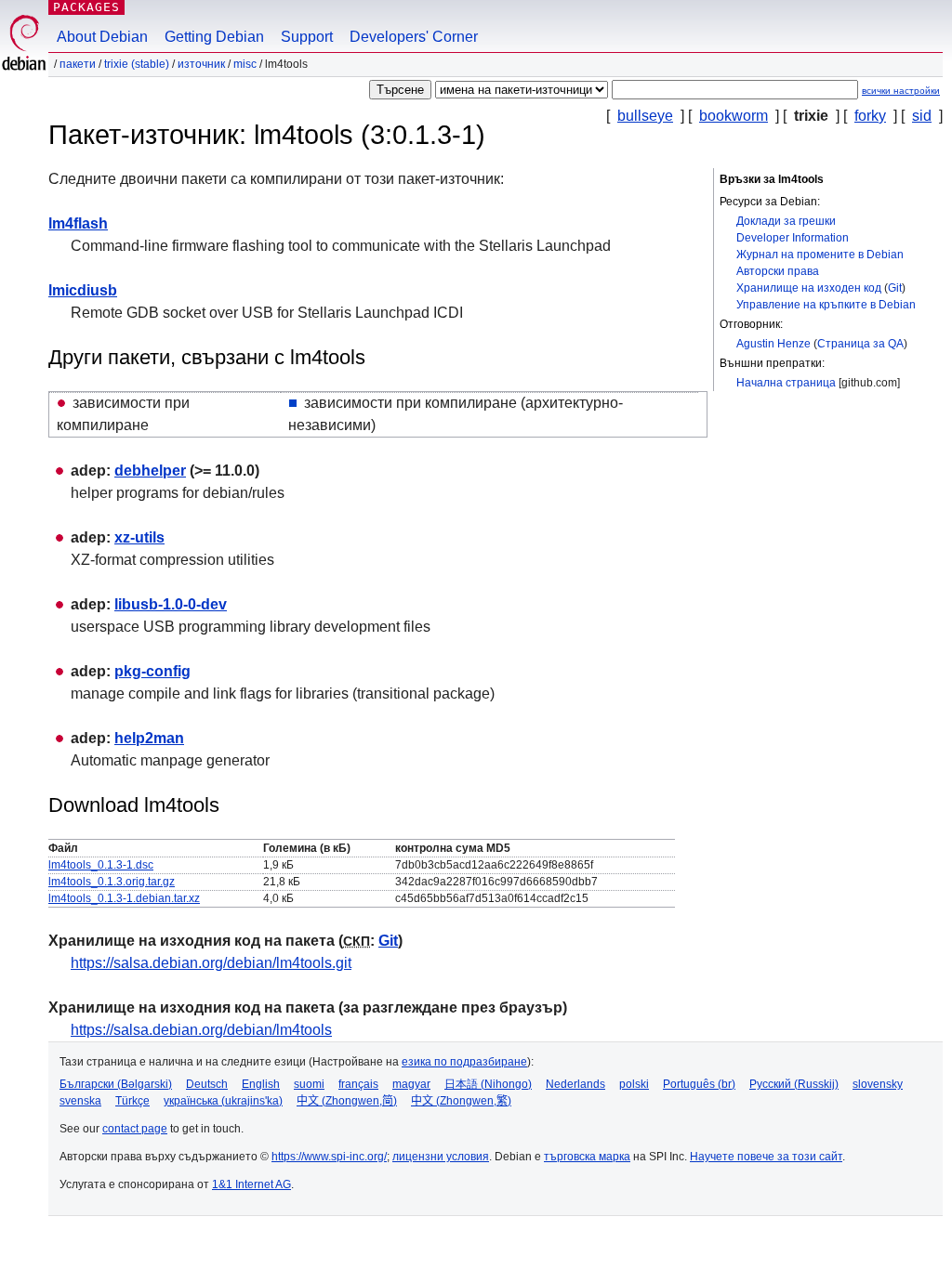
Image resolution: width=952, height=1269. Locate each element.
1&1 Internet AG (251, 1184)
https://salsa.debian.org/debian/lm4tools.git (211, 963)
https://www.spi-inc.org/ (329, 1156)
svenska (80, 1100)
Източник (201, 64)
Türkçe (132, 1100)
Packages (86, 7)
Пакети (78, 64)
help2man (149, 738)
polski (634, 1084)
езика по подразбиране (464, 1061)
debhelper (150, 470)
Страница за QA (860, 343)
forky (870, 116)
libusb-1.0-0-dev (170, 604)
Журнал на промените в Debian (820, 254)
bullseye (645, 116)
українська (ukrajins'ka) (223, 1100)
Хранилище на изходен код (808, 287)
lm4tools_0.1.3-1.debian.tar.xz (124, 898)
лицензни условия (440, 1156)
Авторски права (777, 271)
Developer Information (792, 237)
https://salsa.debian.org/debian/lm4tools (201, 1030)
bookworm (733, 116)
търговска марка (587, 1156)
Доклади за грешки (786, 221)
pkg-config (152, 671)
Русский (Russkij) (794, 1084)
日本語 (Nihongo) (488, 1084)
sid (922, 116)
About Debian (102, 37)
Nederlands (575, 1084)
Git (895, 287)
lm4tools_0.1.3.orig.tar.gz (111, 881)
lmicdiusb (82, 290)
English (261, 1084)
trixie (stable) (136, 64)
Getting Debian (214, 37)
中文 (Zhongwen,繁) (461, 1100)
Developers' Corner (414, 37)
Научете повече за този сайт (766, 1156)
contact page (134, 1128)
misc (245, 64)
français (358, 1084)
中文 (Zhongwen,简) (347, 1100)
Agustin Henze (773, 343)
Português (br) (699, 1084)
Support (307, 37)
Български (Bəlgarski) (116, 1084)
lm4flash (78, 223)
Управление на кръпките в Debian (826, 304)
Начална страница (786, 382)
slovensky (878, 1084)
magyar (411, 1084)
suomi (309, 1084)
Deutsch (207, 1084)
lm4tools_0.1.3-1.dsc (100, 864)
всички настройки (901, 90)
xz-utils (139, 537)
